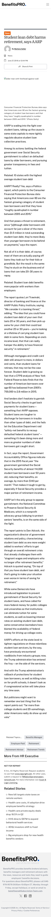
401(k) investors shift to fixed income (22, 829)
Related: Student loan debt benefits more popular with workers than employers (23, 286)
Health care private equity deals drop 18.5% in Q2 (23, 812)
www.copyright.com (23, 774)
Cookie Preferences (32, 911)
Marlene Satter (20, 49)
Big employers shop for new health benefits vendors (24, 837)
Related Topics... (14, 737)
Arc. (17, 908)
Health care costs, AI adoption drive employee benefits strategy (25, 804)
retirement (39, 220)
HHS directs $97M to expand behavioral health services (22, 821)
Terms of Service (42, 908)
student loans (11, 129)
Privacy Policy (16, 911)
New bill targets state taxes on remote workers (23, 796)
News (7, 33)
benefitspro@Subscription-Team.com (25, 891)
